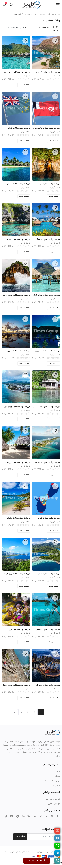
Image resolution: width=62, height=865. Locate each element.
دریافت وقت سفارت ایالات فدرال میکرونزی (46, 406)
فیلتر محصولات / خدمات (48, 28)
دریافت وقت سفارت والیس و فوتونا (46, 128)
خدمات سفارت (29, 14)
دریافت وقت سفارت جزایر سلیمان (46, 573)
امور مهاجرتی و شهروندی (46, 14)
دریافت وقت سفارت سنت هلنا (16, 685)
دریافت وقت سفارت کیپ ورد (47, 72)
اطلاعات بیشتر (53, 85)
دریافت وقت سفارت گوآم (49, 518)
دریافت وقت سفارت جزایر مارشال (46, 462)
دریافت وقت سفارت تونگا (49, 183)
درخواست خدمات (52, 780)
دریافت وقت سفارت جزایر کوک (46, 295)
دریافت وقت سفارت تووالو (19, 128)
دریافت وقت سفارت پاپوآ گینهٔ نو (16, 573)
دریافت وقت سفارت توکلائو (18, 183)
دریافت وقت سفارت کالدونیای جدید (46, 629)
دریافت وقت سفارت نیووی (18, 239)
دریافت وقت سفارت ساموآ (48, 239)
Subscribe (20, 836)
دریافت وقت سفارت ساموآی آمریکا (16, 295)
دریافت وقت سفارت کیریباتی (17, 462)
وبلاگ (57, 776)
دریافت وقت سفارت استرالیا (48, 685)
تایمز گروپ (55, 75)
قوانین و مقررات (53, 799)
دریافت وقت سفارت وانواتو (18, 518)
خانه (58, 14)
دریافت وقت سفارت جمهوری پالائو (46, 350)
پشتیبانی (56, 785)
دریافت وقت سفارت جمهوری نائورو (16, 350)
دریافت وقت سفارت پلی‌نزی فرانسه (16, 72)
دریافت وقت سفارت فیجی (19, 629)
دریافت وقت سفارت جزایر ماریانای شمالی (16, 406)
